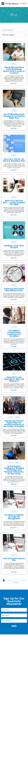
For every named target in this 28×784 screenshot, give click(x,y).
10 (24, 580)
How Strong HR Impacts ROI (14, 559)
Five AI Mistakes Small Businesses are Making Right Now (14, 116)
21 (12, 583)
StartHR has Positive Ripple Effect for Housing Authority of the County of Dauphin (14, 423)
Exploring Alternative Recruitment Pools (14, 289)
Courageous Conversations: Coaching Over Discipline (14, 333)
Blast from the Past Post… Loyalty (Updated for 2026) (14, 202)
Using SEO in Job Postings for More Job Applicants (14, 379)
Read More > (14, 83)
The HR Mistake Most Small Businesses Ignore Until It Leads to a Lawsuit (14, 70)
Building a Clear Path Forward (14, 246)
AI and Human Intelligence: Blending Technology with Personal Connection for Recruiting (14, 470)
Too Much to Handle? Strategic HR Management (14, 517)
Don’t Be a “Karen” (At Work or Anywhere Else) (14, 160)
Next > (17, 583)
